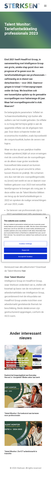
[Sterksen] (21, 5)
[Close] (46, 217)
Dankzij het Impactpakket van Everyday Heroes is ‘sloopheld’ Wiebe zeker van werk (22, 376)
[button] (45, 6)
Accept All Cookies (25, 256)
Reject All (25, 250)
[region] (25, 238)
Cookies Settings (25, 244)
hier (24, 271)
